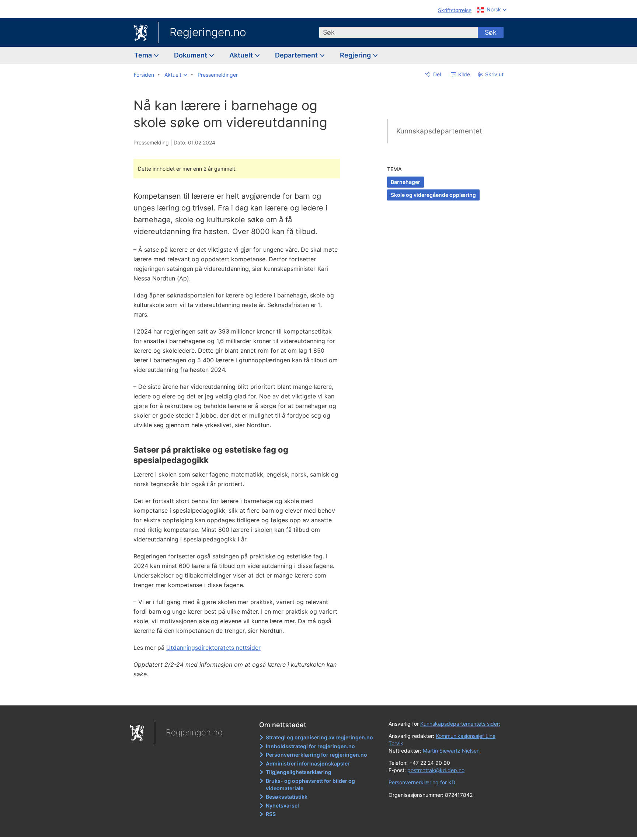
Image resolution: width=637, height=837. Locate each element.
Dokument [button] (191, 55)
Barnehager (405, 182)
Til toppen (240, 694)
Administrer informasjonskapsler (308, 763)
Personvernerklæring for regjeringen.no (316, 754)
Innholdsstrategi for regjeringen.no (310, 746)
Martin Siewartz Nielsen (451, 750)
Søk (491, 32)
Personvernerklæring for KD (422, 782)
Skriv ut (494, 74)
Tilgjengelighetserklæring (298, 772)
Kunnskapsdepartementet (439, 131)
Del (436, 74)
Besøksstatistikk (286, 797)
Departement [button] (297, 55)
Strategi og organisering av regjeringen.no (319, 737)
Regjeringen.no (208, 32)
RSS (271, 814)
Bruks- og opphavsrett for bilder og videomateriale (310, 784)
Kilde (463, 74)
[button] (175, 75)
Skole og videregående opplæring (433, 195)
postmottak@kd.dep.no (435, 770)
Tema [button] (143, 55)
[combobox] (398, 32)
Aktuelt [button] (241, 55)
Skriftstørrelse (454, 10)
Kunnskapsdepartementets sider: (460, 724)
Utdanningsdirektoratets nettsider (213, 647)
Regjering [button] (356, 55)
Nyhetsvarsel (282, 805)
